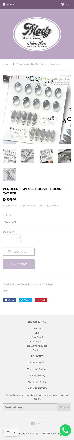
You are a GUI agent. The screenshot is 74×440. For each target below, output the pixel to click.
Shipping (24, 205)
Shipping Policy (37, 382)
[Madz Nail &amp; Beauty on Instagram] (39, 424)
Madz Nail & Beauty (26, 433)
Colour (7, 215)
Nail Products (37, 341)
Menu (10, 4)
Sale (37, 332)
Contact (37, 350)
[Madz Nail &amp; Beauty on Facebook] (33, 424)
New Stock (37, 337)
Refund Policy (36, 362)
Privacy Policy (37, 375)
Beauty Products (37, 345)
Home (6, 63)
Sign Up (64, 407)
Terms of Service (37, 369)
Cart (68, 4)
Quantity (8, 231)
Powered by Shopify (54, 433)
